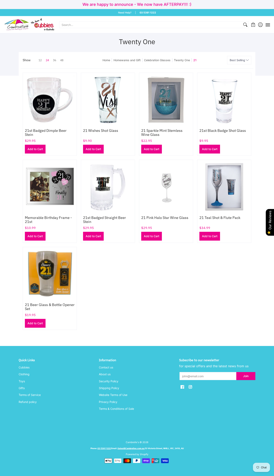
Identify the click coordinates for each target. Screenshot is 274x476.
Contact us (106, 367)
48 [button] (61, 60)
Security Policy (108, 381)
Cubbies (24, 367)
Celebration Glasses (157, 60)
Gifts (22, 388)
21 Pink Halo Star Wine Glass (164, 217)
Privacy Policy (108, 402)
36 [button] (54, 60)
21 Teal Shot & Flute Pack (219, 217)
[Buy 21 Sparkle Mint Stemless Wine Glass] (166, 100)
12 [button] (40, 60)
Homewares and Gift (127, 60)
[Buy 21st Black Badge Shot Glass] (224, 100)
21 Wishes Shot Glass (100, 130)
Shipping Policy (109, 388)
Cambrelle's (132, 442)
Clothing (24, 374)
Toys (22, 381)
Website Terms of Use (113, 395)
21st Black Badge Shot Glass (222, 130)
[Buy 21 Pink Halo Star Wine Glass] (166, 187)
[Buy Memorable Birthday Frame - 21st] (50, 187)
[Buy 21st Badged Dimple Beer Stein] (50, 100)
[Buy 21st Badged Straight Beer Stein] (108, 187)
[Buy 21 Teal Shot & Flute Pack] (224, 187)
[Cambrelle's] (29, 24)
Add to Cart (35, 149)
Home (106, 60)
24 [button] (47, 60)
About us (105, 374)
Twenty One (182, 60)
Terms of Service (30, 395)
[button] (253, 24)
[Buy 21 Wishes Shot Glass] (108, 100)
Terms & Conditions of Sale (116, 408)
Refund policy (28, 402)
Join (246, 376)
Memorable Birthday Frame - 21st (48, 219)
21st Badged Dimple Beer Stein (46, 132)
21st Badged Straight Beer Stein (104, 219)
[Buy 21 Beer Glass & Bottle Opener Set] (50, 274)
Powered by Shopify (137, 454)
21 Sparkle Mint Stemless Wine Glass (162, 132)
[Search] (245, 24)
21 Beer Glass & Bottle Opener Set (50, 306)
